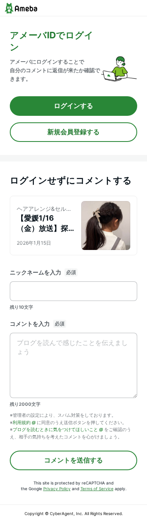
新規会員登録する (73, 132)
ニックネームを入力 (35, 272)
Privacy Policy (57, 488)
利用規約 (22, 422)
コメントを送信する (73, 460)
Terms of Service (97, 488)
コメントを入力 (30, 323)
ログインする (73, 106)
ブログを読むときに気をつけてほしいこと (55, 429)
